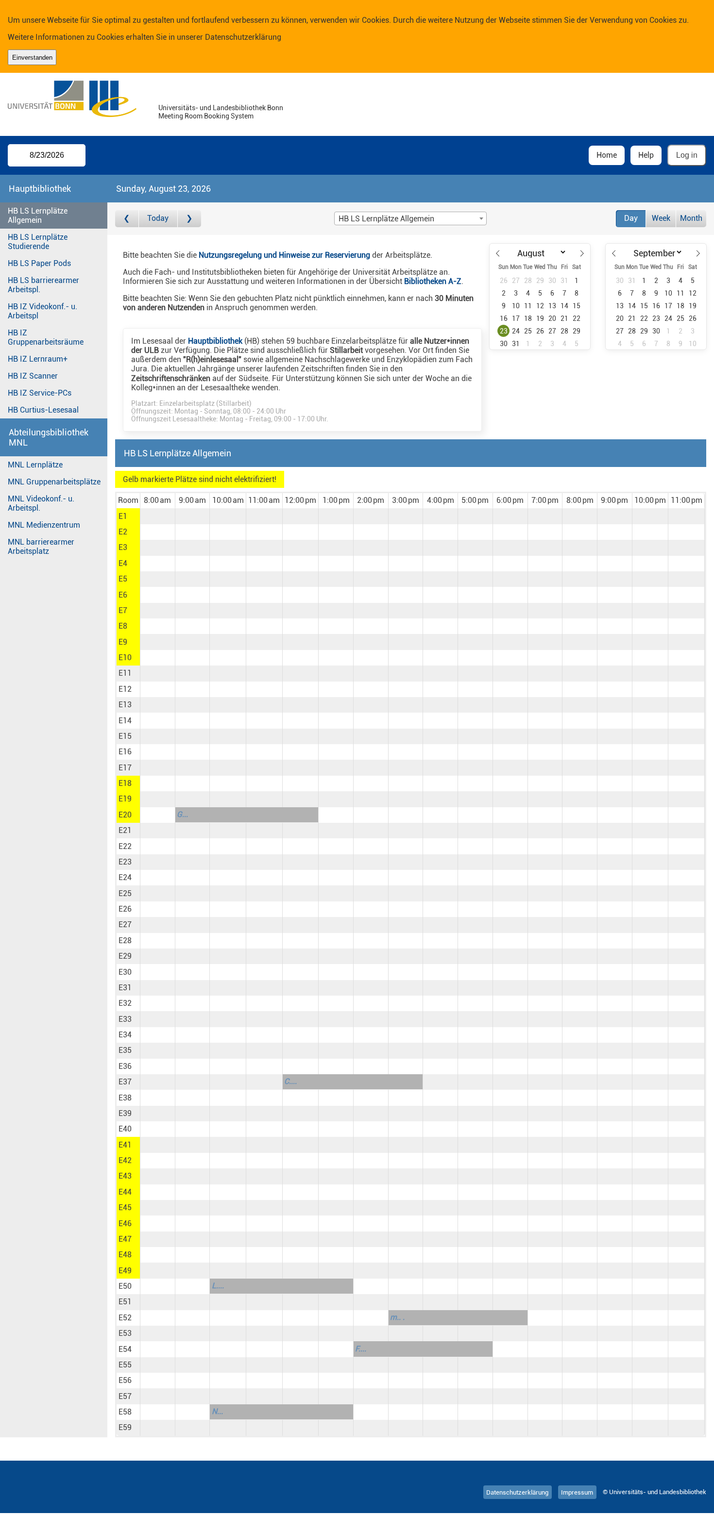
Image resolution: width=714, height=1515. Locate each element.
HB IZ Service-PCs (39, 393)
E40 (125, 1128)
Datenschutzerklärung (243, 37)
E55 (125, 1364)
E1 (123, 516)
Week (661, 218)
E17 (125, 767)
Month (691, 218)
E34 (125, 1034)
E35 (125, 1050)
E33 (125, 1019)
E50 (125, 1286)
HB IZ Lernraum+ (38, 359)
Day (631, 218)
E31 (125, 987)
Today (158, 218)
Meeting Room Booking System (206, 116)
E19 (125, 798)
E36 (125, 1066)
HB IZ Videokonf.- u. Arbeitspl (42, 311)
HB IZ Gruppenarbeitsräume (46, 337)
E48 (125, 1254)
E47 (125, 1239)
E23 (125, 861)
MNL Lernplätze (35, 464)
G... (182, 814)
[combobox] (410, 218)
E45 (125, 1207)
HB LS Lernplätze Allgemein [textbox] (386, 218)
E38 (125, 1097)
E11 (125, 673)
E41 (125, 1144)
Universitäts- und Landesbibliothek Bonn (220, 108)
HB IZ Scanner (33, 376)
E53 (125, 1333)
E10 (125, 657)
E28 (125, 940)
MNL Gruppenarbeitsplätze (54, 481)
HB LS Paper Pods (39, 263)
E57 (125, 1396)
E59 (125, 1427)
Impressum (577, 1492)
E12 (125, 689)
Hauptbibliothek (215, 341)
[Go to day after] (189, 218)
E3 (123, 547)
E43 (125, 1176)
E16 (125, 751)
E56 (125, 1380)
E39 (125, 1113)
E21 (125, 830)
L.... (218, 1285)
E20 (125, 814)
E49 (125, 1270)
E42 (125, 1160)
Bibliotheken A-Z (432, 281)
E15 (125, 736)
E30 (125, 972)
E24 (125, 877)
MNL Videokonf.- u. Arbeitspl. (41, 503)
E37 (125, 1081)
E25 (125, 893)
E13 (125, 704)
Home (606, 155)
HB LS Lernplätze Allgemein (38, 215)
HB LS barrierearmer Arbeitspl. (43, 285)
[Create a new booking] (157, 516)
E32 (125, 1003)
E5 (123, 578)
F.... (360, 1348)
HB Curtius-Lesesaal (43, 410)
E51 (125, 1301)
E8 (123, 626)
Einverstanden (32, 57)
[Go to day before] (127, 218)
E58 (125, 1411)
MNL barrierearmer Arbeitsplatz (41, 546)
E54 (125, 1349)
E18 (125, 783)
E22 (125, 846)
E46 (125, 1223)
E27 (125, 924)
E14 (125, 720)
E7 (123, 610)
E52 (125, 1317)
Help (646, 155)
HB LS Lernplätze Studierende (38, 242)
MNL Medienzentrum (44, 525)
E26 (125, 909)
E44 (125, 1192)
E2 (123, 531)
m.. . (397, 1317)
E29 (125, 956)
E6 (123, 594)
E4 (123, 563)
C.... (290, 1081)
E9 (123, 642)
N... (217, 1411)
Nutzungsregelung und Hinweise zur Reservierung (284, 255)
